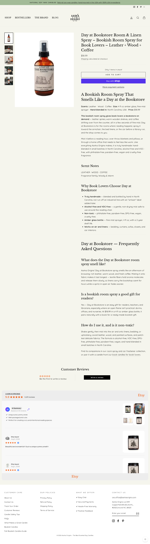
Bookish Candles (11, 527)
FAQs (6, 519)
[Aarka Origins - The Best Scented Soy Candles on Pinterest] (123, 520)
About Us (8, 498)
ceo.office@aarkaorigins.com (124, 497)
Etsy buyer (15, 437)
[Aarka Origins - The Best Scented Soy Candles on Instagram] (113, 520)
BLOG (55, 17)
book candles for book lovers (126, 354)
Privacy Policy (46, 498)
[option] (75, 2)
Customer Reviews (12, 510)
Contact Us (8, 502)
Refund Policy (46, 502)
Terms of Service (47, 510)
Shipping (84, 59)
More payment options (113, 87)
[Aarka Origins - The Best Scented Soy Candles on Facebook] (118, 520)
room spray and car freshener (121, 351)
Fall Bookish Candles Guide (15, 531)
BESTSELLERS (23, 17)
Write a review (97, 377)
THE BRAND (41, 17)
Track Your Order (11, 506)
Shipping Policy (46, 506)
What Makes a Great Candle (15, 523)
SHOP (8, 17)
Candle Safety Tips (12, 514)
